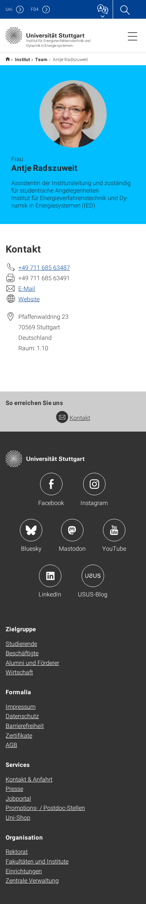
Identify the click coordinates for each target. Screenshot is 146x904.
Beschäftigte (22, 653)
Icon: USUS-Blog (93, 576)
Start (8, 59)
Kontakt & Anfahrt (29, 779)
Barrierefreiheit (25, 725)
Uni (9, 9)
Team (41, 59)
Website (29, 299)
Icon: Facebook (51, 484)
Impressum (21, 706)
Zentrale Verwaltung (32, 880)
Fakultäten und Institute (37, 861)
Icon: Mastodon (72, 530)
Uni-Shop (18, 817)
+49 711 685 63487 (44, 267)
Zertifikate (19, 735)
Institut (22, 59)
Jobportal (18, 798)
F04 (35, 9)
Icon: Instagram (94, 484)
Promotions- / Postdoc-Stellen (45, 807)
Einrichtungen (24, 871)
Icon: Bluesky (31, 530)
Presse (14, 788)
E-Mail (26, 288)
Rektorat (17, 851)
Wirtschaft (19, 672)
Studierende (21, 643)
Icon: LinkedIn (50, 576)
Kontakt (80, 417)
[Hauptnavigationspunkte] (132, 36)
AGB (11, 745)
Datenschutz (22, 716)
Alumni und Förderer (32, 662)
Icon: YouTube (114, 530)
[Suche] (125, 9)
